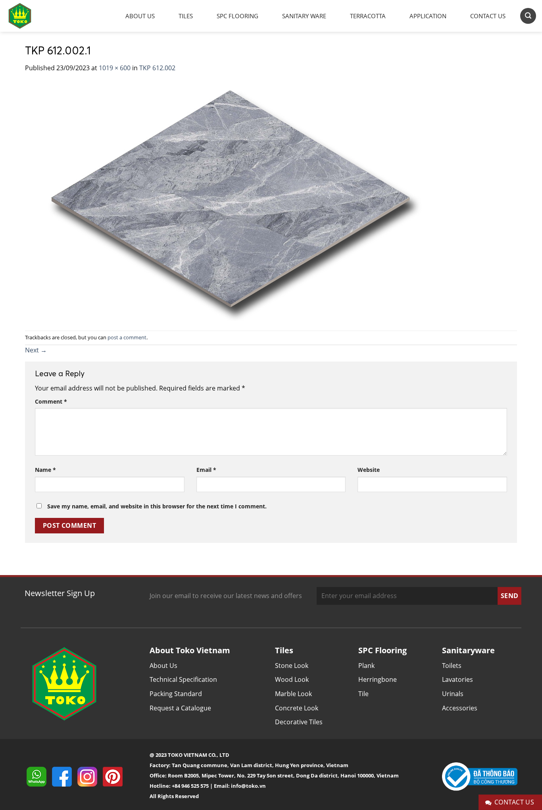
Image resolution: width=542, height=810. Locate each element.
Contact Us (487, 16)
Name (45, 469)
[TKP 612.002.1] (227, 201)
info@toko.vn (248, 785)
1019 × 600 (115, 67)
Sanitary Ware (304, 16)
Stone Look (291, 665)
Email (206, 469)
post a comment (127, 337)
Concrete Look (296, 708)
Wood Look (292, 679)
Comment (51, 401)
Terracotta (368, 16)
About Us (140, 16)
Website (368, 469)
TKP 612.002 (157, 67)
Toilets (451, 665)
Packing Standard (176, 693)
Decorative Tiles (299, 722)
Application (427, 16)
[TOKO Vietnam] (28, 16)
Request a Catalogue (180, 708)
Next (36, 350)
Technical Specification (183, 679)
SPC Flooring (237, 16)
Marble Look (293, 693)
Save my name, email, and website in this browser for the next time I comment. (157, 506)
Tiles (186, 16)
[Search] (528, 15)
